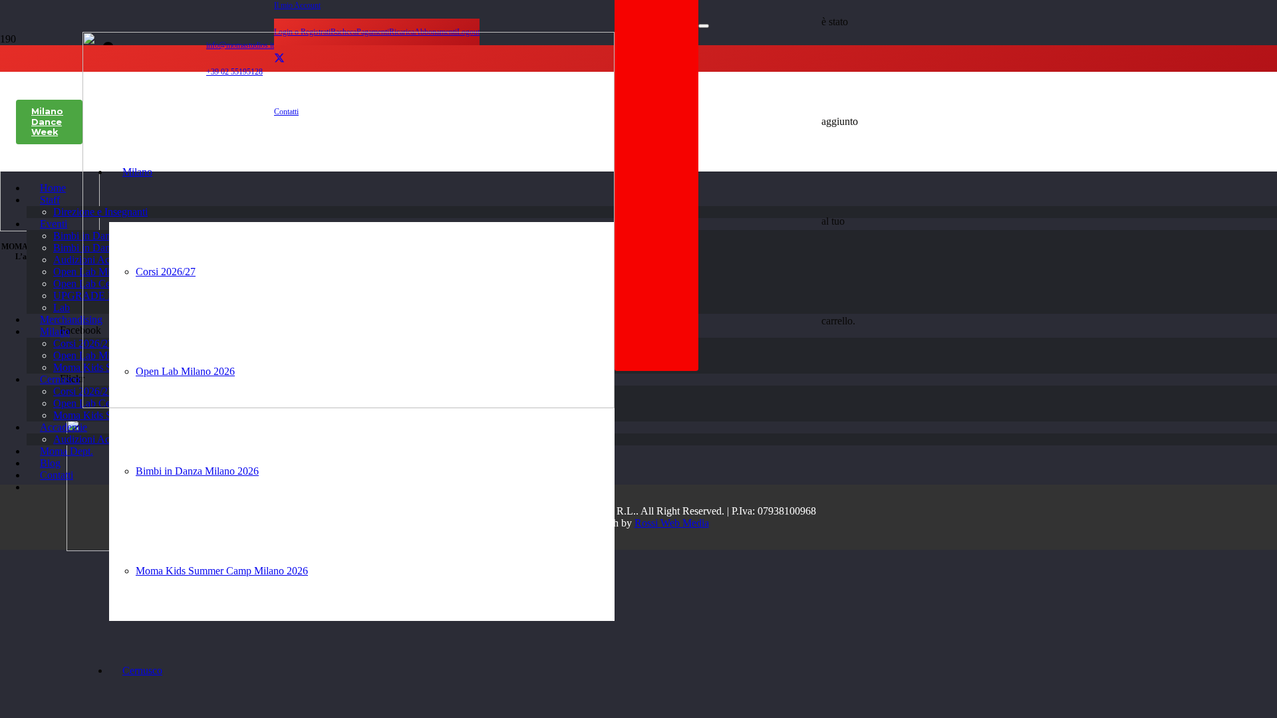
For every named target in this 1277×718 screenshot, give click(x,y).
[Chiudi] (703, 26)
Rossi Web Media (672, 523)
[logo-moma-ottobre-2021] (348, 404)
